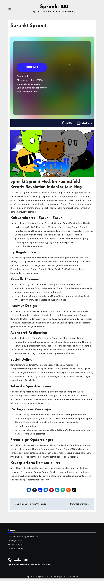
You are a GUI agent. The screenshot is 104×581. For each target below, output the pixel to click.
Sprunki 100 (54, 6)
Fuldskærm (86, 123)
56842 (69, 123)
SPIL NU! (32, 67)
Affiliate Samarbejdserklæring (23, 536)
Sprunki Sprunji (28, 25)
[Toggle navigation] (10, 8)
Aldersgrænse (15, 540)
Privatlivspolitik (15, 548)
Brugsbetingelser (16, 544)
